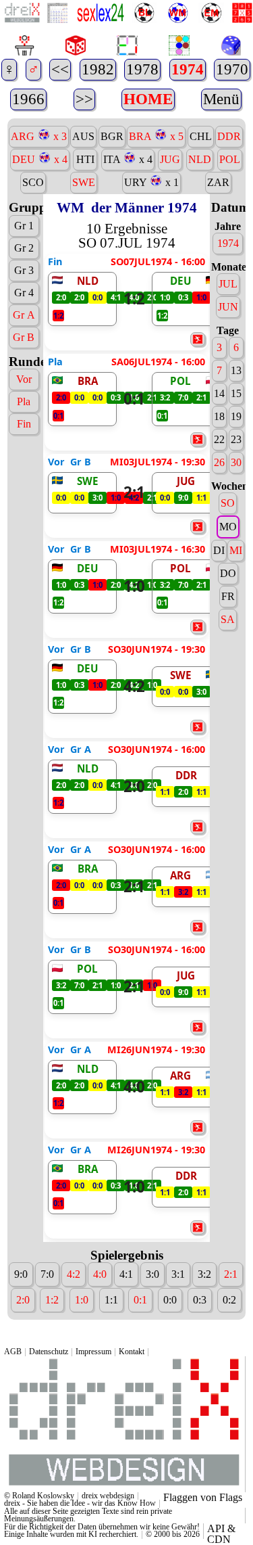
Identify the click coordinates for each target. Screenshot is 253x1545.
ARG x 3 (39, 136)
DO (228, 573)
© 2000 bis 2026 (173, 1534)
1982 (98, 69)
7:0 (47, 1274)
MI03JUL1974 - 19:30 (157, 462)
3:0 (152, 1274)
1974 (187, 69)
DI (219, 550)
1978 (142, 69)
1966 (28, 99)
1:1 (111, 1300)
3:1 (178, 1274)
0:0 (170, 1300)
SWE (83, 182)
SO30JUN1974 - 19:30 (156, 649)
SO (228, 503)
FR (228, 596)
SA (228, 619)
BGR (112, 136)
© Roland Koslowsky (39, 1496)
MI (235, 550)
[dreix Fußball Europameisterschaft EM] (209, 13)
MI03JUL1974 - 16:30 (157, 549)
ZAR (218, 182)
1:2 (134, 298)
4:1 (126, 1274)
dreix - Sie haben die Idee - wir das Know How (80, 1503)
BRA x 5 (156, 136)
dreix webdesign (108, 1496)
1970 (232, 69)
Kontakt (131, 1351)
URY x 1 (151, 182)
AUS (83, 136)
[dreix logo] (123, 1487)
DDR (229, 136)
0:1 (134, 398)
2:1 (134, 492)
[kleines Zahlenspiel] (241, 13)
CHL (201, 136)
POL (229, 159)
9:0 (21, 1274)
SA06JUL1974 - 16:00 (158, 362)
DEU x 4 (39, 159)
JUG (170, 159)
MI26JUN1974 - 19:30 (156, 1050)
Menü (221, 99)
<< (60, 69)
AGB (13, 1351)
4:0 (134, 1086)
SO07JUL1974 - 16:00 (158, 262)
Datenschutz (48, 1351)
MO (228, 526)
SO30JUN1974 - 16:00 (156, 749)
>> (84, 99)
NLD (199, 159)
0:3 (199, 1300)
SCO (33, 182)
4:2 (134, 686)
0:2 (229, 1300)
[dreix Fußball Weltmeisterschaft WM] (176, 13)
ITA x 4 (127, 159)
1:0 (134, 586)
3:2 (204, 1274)
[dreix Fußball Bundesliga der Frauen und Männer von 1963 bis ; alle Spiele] (142, 13)
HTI (85, 159)
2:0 (134, 786)
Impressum (93, 1351)
